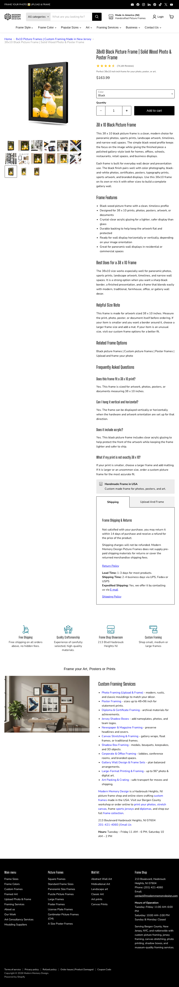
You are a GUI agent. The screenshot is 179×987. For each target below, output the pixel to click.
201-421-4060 (108, 825)
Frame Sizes (11, 879)
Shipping (113, 502)
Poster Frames (56, 904)
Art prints (96, 899)
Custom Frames (13, 889)
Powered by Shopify (14, 976)
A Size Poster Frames (60, 923)
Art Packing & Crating (115, 780)
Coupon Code (104, 969)
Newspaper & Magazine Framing (122, 727)
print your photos (145, 804)
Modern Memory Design (113, 791)
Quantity (101, 102)
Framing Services (108, 27)
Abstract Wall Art (101, 879)
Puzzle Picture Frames (61, 894)
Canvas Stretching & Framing (120, 736)
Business (132, 27)
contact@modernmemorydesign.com (156, 895)
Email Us (125, 825)
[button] (11, 146)
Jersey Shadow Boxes (115, 719)
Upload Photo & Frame (17, 899)
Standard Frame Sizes (60, 884)
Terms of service (12, 969)
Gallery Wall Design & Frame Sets (123, 762)
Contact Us (152, 27)
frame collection (113, 813)
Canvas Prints (99, 904)
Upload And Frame (152, 502)
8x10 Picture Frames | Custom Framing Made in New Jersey (53, 39)
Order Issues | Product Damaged (77, 969)
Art (88, 27)
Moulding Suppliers (15, 924)
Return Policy (110, 566)
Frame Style (23, 27)
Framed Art (11, 894)
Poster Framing (111, 701)
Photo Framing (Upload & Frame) (122, 693)
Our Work (10, 914)
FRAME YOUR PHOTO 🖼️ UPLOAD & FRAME (27, 4)
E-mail (114, 590)
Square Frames (56, 879)
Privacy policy (32, 969)
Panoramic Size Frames (61, 889)
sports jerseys (125, 809)
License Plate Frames (60, 909)
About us (9, 909)
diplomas (145, 809)
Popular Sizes (70, 27)
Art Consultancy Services (18, 919)
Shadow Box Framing (115, 745)
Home (8, 39)
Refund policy (50, 969)
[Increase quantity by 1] (126, 111)
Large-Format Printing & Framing (123, 771)
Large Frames (56, 899)
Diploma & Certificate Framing (121, 710)
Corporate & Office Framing (119, 754)
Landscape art (99, 889)
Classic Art (97, 894)
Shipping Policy (111, 597)
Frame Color (46, 27)
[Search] (97, 17)
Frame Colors (12, 884)
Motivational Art (100, 884)
